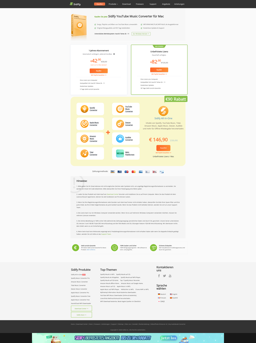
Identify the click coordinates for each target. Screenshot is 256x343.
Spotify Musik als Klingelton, (109, 277)
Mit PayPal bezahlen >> (98, 75)
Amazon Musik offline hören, (110, 283)
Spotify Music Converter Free (80, 296)
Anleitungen (179, 4)
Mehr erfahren (91, 250)
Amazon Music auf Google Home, (132, 283)
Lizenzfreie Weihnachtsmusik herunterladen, (115, 298)
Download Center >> (81, 309)
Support (153, 4)
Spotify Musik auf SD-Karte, (109, 280)
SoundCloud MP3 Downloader (81, 303)
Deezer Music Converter (79, 289)
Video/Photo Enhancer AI (159, 324)
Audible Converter (129, 138)
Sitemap (121, 324)
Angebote (166, 4)
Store (91, 324)
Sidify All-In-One (163, 118)
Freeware (140, 4)
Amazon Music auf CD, (107, 286)
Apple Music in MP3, (124, 286)
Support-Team (106, 234)
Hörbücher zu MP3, (127, 289)
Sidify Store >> (81, 315)
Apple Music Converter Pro (80, 293)
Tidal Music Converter (78, 285)
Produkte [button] (113, 4)
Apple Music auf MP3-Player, (110, 289)
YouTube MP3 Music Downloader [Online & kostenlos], (118, 295)
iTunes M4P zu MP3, (142, 289)
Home (73, 324)
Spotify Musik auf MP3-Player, (131, 277)
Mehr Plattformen (129, 153)
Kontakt (135, 324)
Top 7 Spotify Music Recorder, (130, 280)
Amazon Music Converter (93, 138)
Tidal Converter (93, 153)
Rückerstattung (144, 324)
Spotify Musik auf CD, (123, 274)
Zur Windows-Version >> (141, 34)
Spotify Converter (93, 109)
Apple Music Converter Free (80, 300)
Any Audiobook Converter (177, 324)
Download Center (112, 194)
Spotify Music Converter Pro (80, 278)
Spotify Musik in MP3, (107, 274)
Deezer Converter (129, 123)
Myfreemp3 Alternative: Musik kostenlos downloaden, (118, 292)
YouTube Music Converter (129, 108)
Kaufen (100, 4)
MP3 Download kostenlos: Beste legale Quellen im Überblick (120, 301)
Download (126, 4)
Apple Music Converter (94, 123)
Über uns (128, 324)
